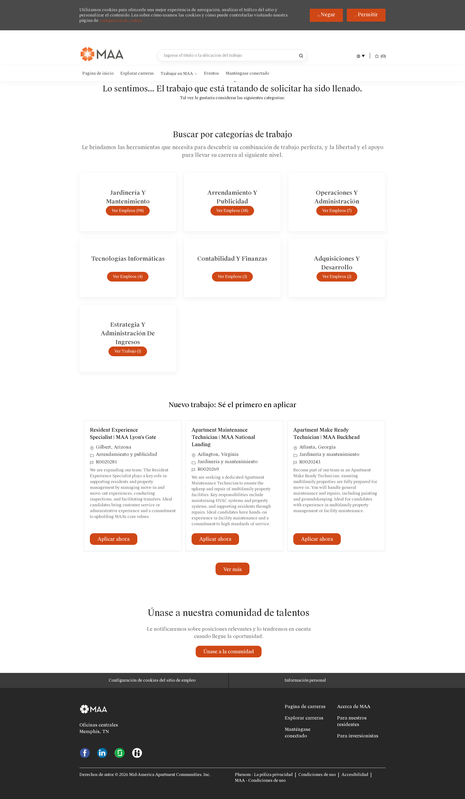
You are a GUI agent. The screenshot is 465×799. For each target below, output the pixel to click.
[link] (102, 54)
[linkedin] (102, 752)
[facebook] (84, 752)
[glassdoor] (119, 752)
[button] (301, 55)
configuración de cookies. (121, 20)
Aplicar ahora (117, 539)
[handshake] (137, 752)
